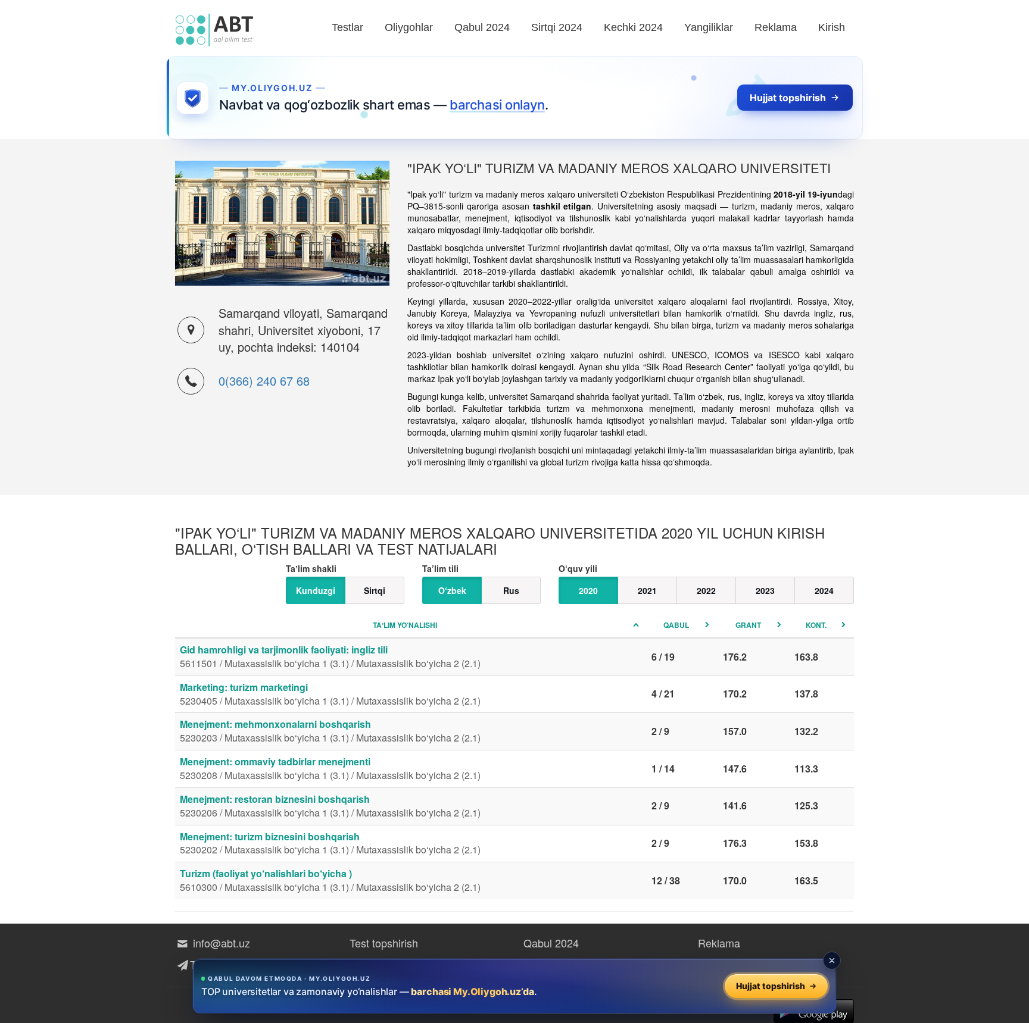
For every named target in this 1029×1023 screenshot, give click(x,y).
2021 (647, 590)
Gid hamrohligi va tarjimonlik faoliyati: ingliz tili (330, 656)
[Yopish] (832, 960)
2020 (588, 590)
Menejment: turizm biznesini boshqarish (330, 843)
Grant (748, 625)
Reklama (775, 27)
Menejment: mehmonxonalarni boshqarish (330, 730)
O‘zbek (452, 590)
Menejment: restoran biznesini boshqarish (330, 805)
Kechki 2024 (633, 27)
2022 (706, 590)
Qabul (676, 625)
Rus (511, 590)
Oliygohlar (409, 27)
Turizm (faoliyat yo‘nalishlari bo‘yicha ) (330, 880)
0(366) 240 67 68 (264, 380)
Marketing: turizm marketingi (330, 694)
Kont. (816, 625)
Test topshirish (384, 942)
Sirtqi (374, 590)
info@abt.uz (220, 942)
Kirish (831, 27)
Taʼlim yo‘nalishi (405, 625)
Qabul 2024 (482, 27)
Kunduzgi (315, 590)
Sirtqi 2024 (556, 27)
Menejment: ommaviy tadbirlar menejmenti (330, 768)
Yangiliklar (708, 27)
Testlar (347, 27)
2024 (824, 590)
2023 (765, 590)
